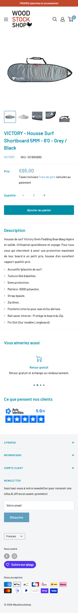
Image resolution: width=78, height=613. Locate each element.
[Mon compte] (63, 19)
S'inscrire (16, 517)
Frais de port (47, 177)
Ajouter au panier (39, 210)
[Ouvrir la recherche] (55, 19)
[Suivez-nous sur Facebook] (7, 556)
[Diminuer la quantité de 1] (23, 195)
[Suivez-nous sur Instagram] (14, 556)
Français (11, 536)
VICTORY (9, 157)
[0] (70, 19)
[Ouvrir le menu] (6, 19)
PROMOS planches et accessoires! (39, 3)
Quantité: (10, 195)
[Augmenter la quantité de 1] (44, 195)
